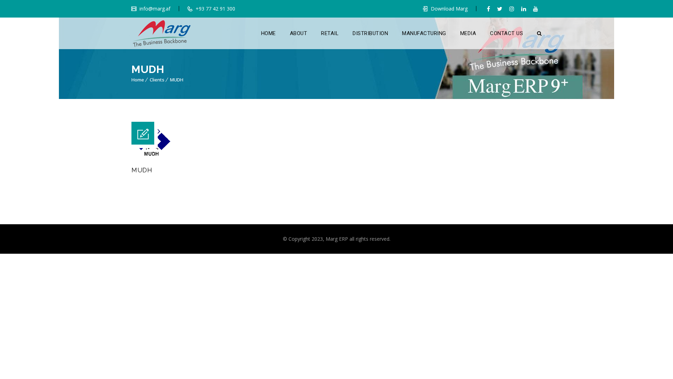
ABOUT (298, 33)
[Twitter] (500, 9)
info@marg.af (154, 8)
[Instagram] (512, 9)
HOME (268, 33)
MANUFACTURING (424, 33)
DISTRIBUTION (370, 33)
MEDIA (468, 33)
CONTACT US (506, 33)
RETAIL (330, 33)
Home (137, 80)
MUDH (176, 80)
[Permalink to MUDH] (151, 155)
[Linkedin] (524, 9)
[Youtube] (536, 9)
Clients (157, 80)
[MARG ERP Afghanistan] (161, 33)
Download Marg (449, 8)
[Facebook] (488, 9)
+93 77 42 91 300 (214, 8)
